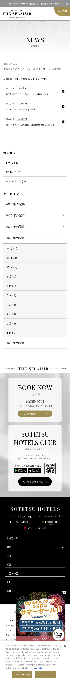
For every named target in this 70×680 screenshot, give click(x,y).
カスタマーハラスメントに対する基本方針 (26, 640)
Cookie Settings (22, 674)
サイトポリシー (40, 630)
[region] (35, 660)
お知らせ (14, 172)
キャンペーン (16, 181)
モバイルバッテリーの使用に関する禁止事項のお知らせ (35, 3)
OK (45, 674)
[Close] (64, 645)
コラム (9, 630)
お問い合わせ (12, 626)
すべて (13, 162)
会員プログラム (35, 481)
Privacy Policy (36, 667)
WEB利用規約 (22, 630)
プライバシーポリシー (16, 635)
